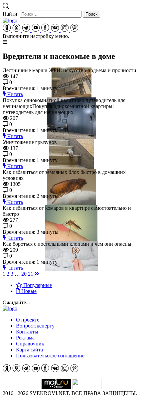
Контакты (27, 331)
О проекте (27, 320)
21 (30, 274)
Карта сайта (29, 349)
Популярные (37, 285)
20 (24, 274)
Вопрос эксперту (35, 326)
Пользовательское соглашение (50, 355)
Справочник (30, 343)
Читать (14, 94)
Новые (28, 291)
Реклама (25, 337)
